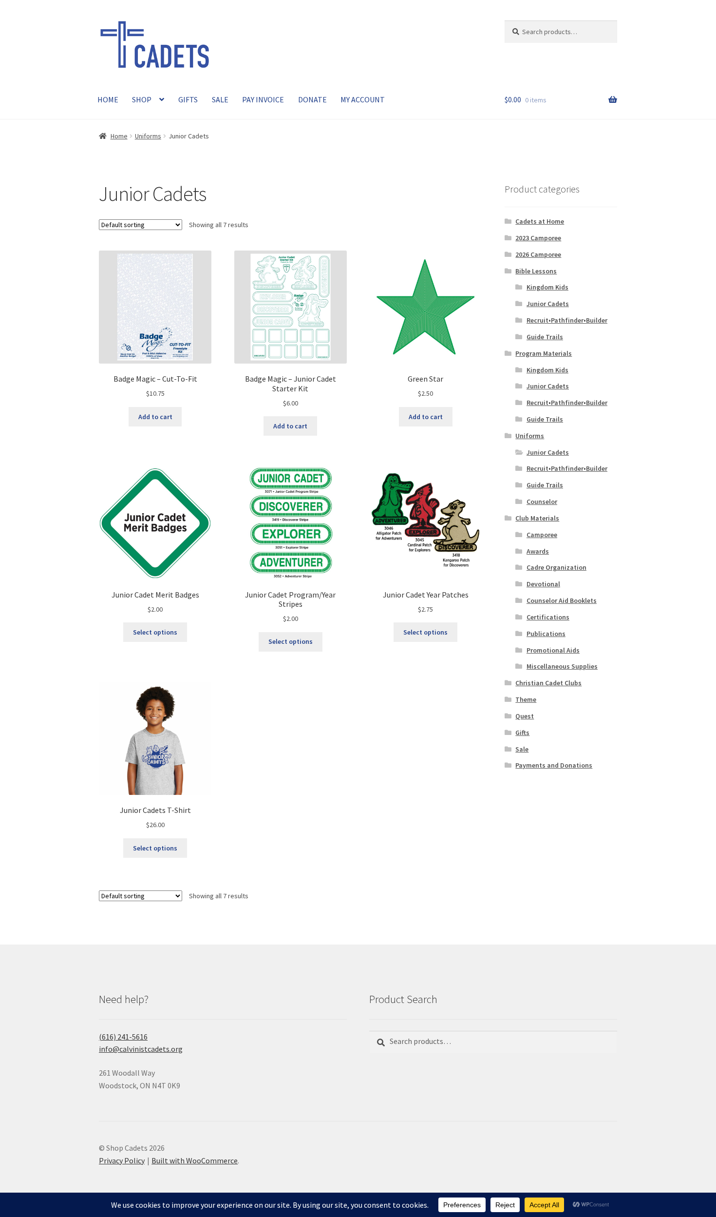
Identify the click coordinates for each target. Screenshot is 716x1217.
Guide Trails (545, 336)
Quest (524, 716)
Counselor (542, 501)
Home (119, 136)
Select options (155, 632)
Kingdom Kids (547, 287)
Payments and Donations (553, 765)
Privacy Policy (122, 1160)
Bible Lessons (536, 271)
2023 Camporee (538, 237)
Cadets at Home (539, 221)
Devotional (543, 584)
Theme (525, 699)
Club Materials (537, 518)
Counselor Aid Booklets (562, 600)
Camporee (542, 534)
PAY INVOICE (263, 99)
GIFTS (188, 99)
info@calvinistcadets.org (141, 1049)
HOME (107, 99)
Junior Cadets (548, 303)
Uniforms (148, 136)
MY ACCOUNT (362, 99)
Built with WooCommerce (194, 1160)
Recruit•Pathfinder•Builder (567, 320)
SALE (220, 99)
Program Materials (543, 353)
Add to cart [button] (155, 416)
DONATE (312, 99)
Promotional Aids (553, 650)
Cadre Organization (556, 567)
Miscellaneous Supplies (562, 666)
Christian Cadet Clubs (548, 682)
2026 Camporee (538, 254)
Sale (521, 749)
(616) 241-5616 (123, 1037)
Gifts (522, 732)
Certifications (548, 617)
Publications (546, 633)
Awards (538, 551)
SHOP (141, 99)
